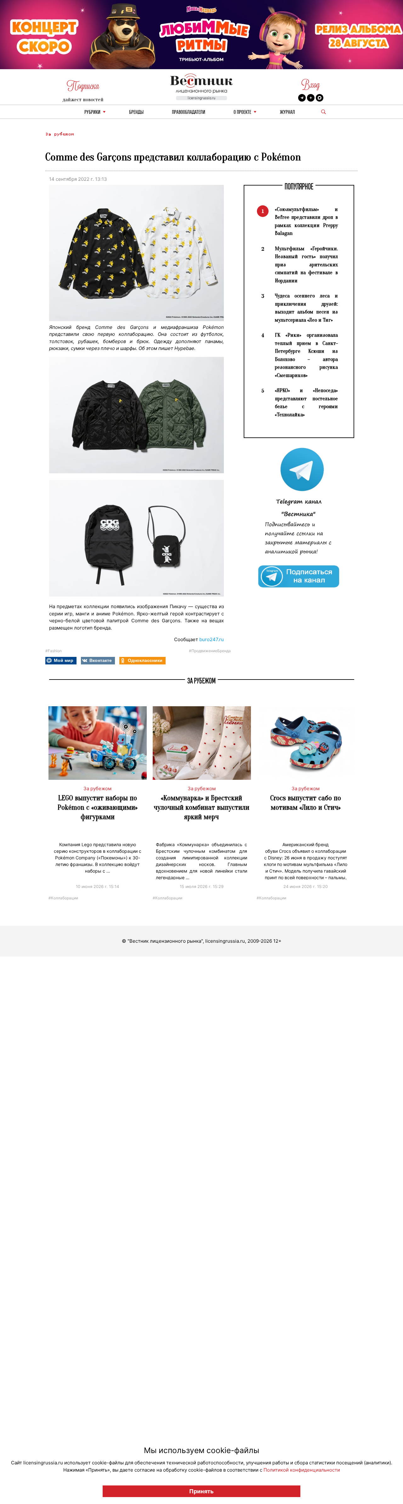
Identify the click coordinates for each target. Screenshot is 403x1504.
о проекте (242, 112)
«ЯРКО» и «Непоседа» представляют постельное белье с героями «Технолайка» (306, 402)
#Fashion (53, 650)
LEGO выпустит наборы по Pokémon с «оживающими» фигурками (98, 807)
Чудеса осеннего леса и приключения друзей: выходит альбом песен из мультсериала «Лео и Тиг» (306, 308)
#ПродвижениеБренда (210, 650)
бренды (136, 112)
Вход (310, 85)
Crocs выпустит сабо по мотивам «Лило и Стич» (305, 803)
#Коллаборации (63, 898)
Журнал (287, 112)
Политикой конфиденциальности (302, 1470)
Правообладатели (188, 112)
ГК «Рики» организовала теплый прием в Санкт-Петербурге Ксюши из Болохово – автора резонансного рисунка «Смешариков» (306, 355)
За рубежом (59, 134)
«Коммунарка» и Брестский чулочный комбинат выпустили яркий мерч (201, 807)
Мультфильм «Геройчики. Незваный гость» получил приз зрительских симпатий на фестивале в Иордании (306, 265)
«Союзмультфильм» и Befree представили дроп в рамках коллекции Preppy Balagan (306, 221)
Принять (201, 1491)
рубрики (92, 112)
